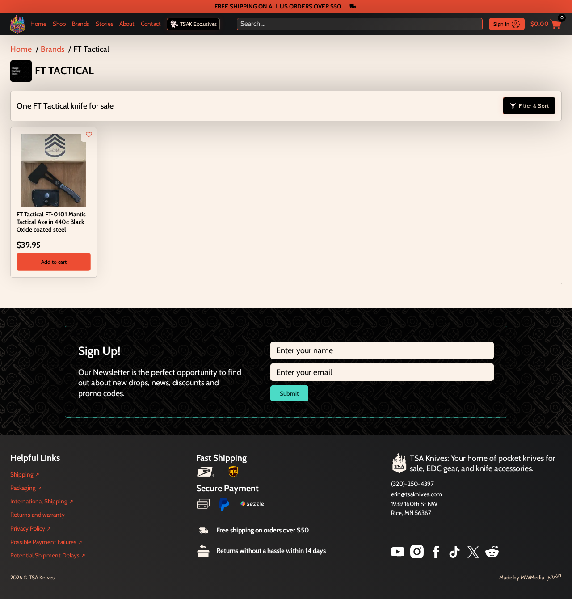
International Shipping (38, 501)
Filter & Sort (534, 105)
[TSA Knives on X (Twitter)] (473, 555)
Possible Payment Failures (43, 541)
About (127, 23)
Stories (105, 23)
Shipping (22, 474)
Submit (289, 393)
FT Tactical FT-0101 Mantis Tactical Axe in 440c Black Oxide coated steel (51, 222)
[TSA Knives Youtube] (397, 555)
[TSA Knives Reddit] (492, 555)
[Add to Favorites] (89, 134)
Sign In (501, 24)
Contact (151, 23)
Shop (59, 23)
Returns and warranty (37, 514)
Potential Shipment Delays (45, 555)
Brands (80, 23)
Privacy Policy (27, 528)
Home (38, 23)
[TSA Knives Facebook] (436, 555)
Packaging (23, 487)
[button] (53, 262)
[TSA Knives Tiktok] (454, 555)
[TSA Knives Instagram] (417, 555)
